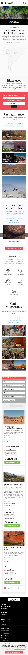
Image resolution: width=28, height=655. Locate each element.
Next (26, 235)
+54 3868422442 (7, 606)
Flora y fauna (4, 635)
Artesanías (21, 125)
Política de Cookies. (19, 649)
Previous (1, 235)
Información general (10, 218)
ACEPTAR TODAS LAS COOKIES (14, 652)
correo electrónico (10, 440)
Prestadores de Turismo (10, 125)
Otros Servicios (20, 126)
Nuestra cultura (5, 633)
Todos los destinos (10, 318)
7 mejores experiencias (14, 317)
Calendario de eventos (14, 320)
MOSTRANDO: (6, 404)
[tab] (14, 378)
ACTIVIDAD (5, 387)
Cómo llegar (20, 218)
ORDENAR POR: (6, 406)
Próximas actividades (14, 222)
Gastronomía (18, 123)
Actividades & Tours (10, 377)
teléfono (8, 442)
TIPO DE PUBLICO (7, 391)
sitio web (8, 438)
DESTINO (5, 380)
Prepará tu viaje (14, 220)
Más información (12, 462)
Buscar (14, 106)
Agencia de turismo (9, 126)
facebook (5, 608)
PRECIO (5, 398)
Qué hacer (19, 318)
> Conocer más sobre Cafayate (14, 42)
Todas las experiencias (14, 248)
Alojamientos (10, 123)
